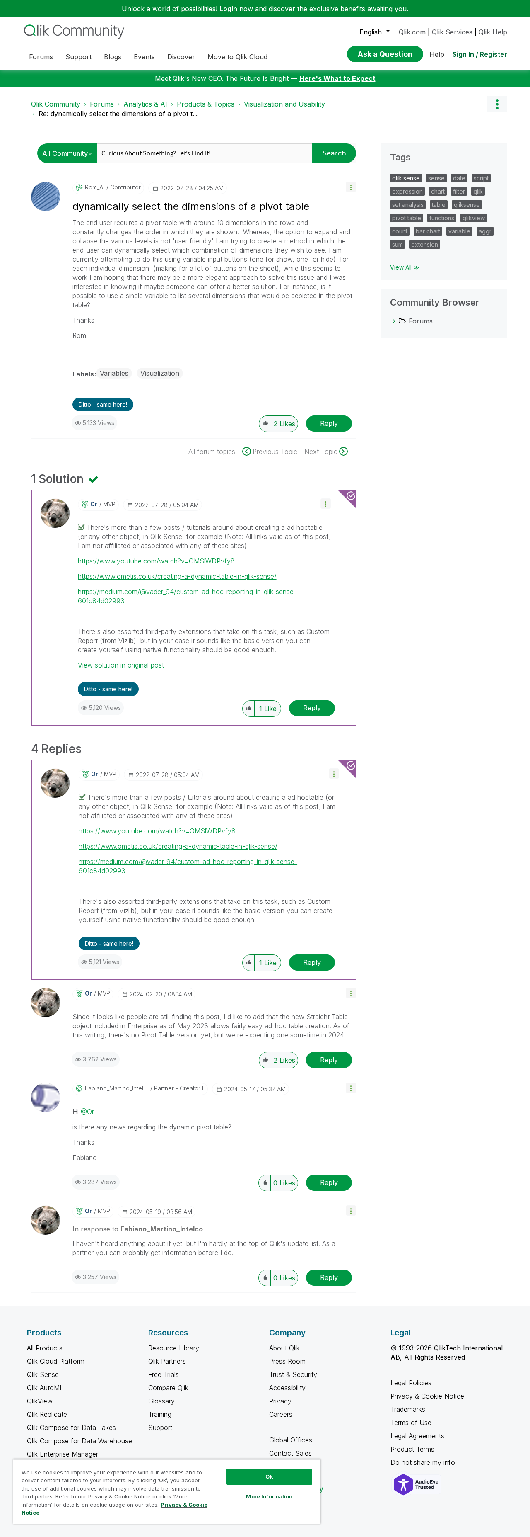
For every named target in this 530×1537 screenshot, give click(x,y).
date (459, 178)
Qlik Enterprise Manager (62, 1454)
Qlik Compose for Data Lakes (71, 1427)
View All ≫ (404, 267)
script (481, 178)
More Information (269, 1496)
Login (228, 9)
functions (441, 217)
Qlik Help (493, 32)
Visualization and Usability (284, 104)
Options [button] (497, 104)
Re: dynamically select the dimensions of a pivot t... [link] (118, 113)
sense (436, 178)
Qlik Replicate (47, 1414)
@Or (87, 1111)
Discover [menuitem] (181, 57)
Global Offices (290, 1440)
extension (424, 244)
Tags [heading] (400, 157)
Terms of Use (410, 1422)
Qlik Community (55, 104)
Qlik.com (412, 32)
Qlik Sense (43, 1374)
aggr (485, 231)
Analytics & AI (145, 104)
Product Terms (412, 1449)
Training (159, 1414)
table (439, 204)
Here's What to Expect (337, 78)
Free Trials (163, 1374)
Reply (329, 423)
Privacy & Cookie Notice (427, 1396)
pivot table (406, 217)
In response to (137, 1229)
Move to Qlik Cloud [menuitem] (237, 57)
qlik (478, 191)
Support (160, 1427)
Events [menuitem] (144, 57)
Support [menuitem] (78, 57)
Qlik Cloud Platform (55, 1361)
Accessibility (287, 1388)
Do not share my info (423, 1462)
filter (459, 191)
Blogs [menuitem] (112, 57)
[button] (351, 187)
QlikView (40, 1401)
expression (407, 191)
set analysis (408, 204)
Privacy (280, 1401)
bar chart (428, 231)
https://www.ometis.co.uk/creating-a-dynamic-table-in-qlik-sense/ (177, 576)
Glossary (161, 1401)
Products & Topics (205, 104)
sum (397, 244)
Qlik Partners (167, 1361)
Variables (114, 373)
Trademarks (407, 1409)
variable (459, 231)
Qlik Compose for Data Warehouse (79, 1441)
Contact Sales (290, 1453)
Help (436, 54)
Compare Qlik (168, 1388)
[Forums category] (394, 321)
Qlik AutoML (45, 1388)
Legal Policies (410, 1383)
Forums (102, 104)
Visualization (159, 373)
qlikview (474, 217)
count (399, 231)
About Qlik (284, 1348)
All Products (45, 1348)
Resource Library (173, 1348)
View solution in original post (121, 665)
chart (438, 191)
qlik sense (406, 178)
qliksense (467, 204)
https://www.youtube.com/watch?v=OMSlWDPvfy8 (156, 561)
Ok (269, 1476)
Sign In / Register (480, 54)
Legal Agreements (417, 1436)
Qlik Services (452, 32)
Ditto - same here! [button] (103, 404)
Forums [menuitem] (41, 57)
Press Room (287, 1361)
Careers (280, 1414)
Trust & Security (293, 1374)
